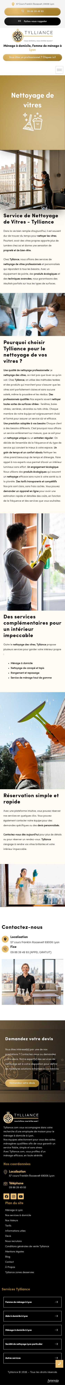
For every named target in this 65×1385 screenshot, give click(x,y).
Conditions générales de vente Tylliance (27, 1246)
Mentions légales (14, 1251)
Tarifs (8, 1226)
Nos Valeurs (11, 1220)
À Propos (10, 1267)
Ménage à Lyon (14, 1210)
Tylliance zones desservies (19, 1272)
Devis (8, 1236)
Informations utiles (15, 1231)
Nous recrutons (13, 1241)
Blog (7, 1257)
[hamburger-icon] (59, 70)
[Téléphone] (5, 1184)
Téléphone (16, 1183)
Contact (9, 1262)
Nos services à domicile (18, 1215)
